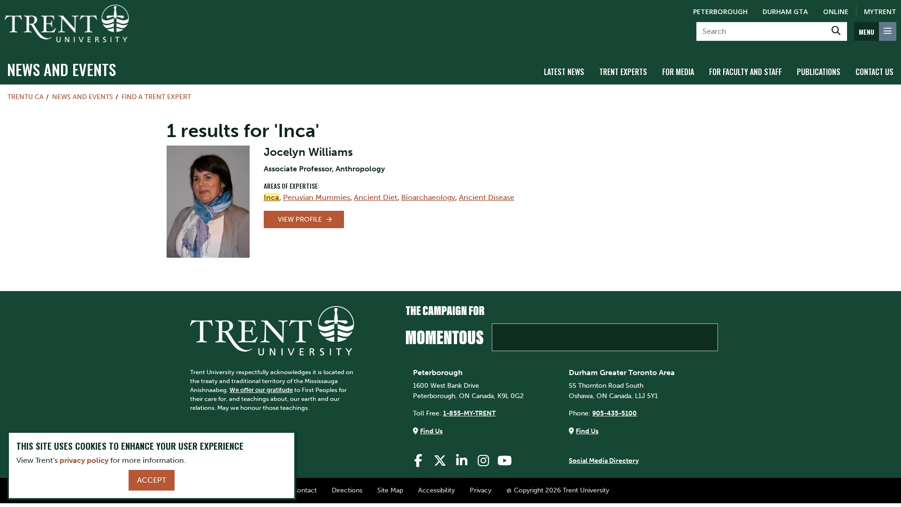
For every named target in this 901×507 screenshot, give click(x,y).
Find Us (431, 431)
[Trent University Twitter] (440, 461)
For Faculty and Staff (745, 71)
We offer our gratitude (261, 389)
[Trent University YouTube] (505, 461)
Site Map (390, 490)
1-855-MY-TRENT (469, 413)
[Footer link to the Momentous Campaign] (562, 328)
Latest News (564, 71)
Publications (818, 71)
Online (835, 11)
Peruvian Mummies (316, 197)
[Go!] (836, 31)
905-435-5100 (614, 413)
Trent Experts (623, 71)
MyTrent (880, 11)
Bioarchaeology (428, 197)
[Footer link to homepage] (272, 330)
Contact (304, 490)
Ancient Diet (375, 197)
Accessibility (436, 490)
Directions (347, 490)
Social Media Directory (604, 460)
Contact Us (874, 71)
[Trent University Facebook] (419, 461)
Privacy (480, 490)
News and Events (61, 69)
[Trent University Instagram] (483, 461)
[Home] (67, 23)
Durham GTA (785, 11)
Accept (151, 480)
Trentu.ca (26, 96)
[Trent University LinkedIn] (462, 461)
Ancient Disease (486, 197)
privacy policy (84, 460)
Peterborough (720, 11)
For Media (678, 71)
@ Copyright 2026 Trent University (557, 490)
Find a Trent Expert (156, 96)
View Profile (300, 219)
